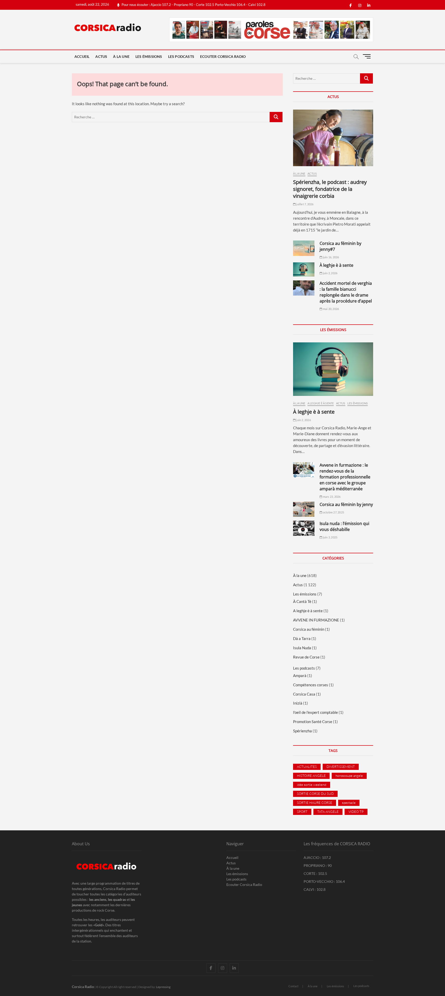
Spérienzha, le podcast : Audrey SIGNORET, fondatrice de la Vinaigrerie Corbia (330, 189)
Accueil (81, 56)
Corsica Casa (304, 694)
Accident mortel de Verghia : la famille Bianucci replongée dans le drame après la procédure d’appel (346, 292)
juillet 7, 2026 (304, 204)
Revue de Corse (306, 657)
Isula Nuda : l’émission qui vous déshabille (344, 526)
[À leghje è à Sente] (303, 269)
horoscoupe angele (349, 775)
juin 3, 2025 (329, 537)
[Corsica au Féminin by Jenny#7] (303, 248)
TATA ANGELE (328, 812)
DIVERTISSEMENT (341, 766)
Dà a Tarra (302, 638)
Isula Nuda (302, 647)
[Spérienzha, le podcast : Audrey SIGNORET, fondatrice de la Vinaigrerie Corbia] (333, 138)
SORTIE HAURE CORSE (314, 803)
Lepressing (163, 987)
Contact (293, 986)
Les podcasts (181, 56)
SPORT (302, 812)
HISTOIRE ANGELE (311, 775)
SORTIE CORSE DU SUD (315, 794)
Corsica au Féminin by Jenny (346, 504)
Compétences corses (310, 684)
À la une (121, 56)
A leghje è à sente (320, 403)
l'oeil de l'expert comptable (315, 712)
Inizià (297, 703)
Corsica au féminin (308, 629)
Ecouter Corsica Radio (223, 56)
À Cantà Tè (302, 601)
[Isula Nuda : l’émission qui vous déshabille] (303, 528)
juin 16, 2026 (330, 257)
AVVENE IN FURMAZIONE (316, 620)
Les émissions (148, 56)
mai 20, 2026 (330, 308)
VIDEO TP (356, 812)
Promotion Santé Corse (312, 721)
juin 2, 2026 (329, 273)
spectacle (349, 803)
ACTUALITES (307, 766)
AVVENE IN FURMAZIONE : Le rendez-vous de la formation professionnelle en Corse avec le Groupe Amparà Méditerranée (345, 477)
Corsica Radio (83, 986)
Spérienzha (302, 730)
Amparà (299, 675)
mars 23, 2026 (331, 496)
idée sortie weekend (311, 784)
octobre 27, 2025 (333, 512)
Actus (101, 56)
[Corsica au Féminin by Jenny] (303, 509)
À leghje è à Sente (336, 265)
